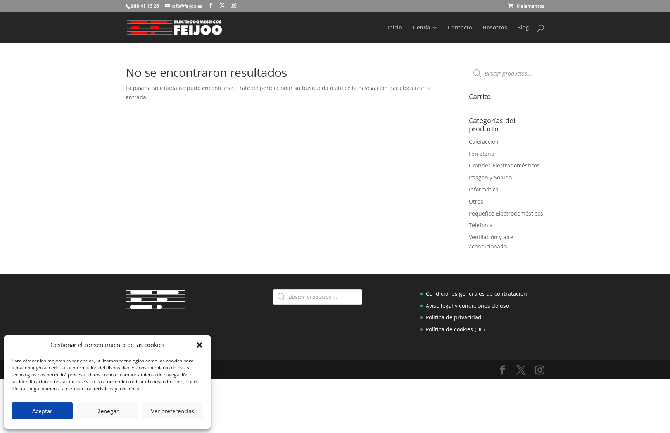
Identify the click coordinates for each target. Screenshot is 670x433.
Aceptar (42, 411)
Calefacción (484, 141)
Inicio (395, 28)
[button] (199, 345)
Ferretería (481, 153)
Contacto (460, 28)
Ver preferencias (172, 411)
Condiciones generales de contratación (476, 293)
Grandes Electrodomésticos (504, 165)
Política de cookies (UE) (455, 329)
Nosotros (494, 28)
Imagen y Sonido (490, 177)
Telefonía (481, 225)
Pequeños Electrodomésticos (506, 213)
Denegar (107, 411)
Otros (476, 201)
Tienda (421, 28)
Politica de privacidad (454, 317)
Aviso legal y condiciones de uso (467, 305)
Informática (484, 189)
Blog (523, 28)
